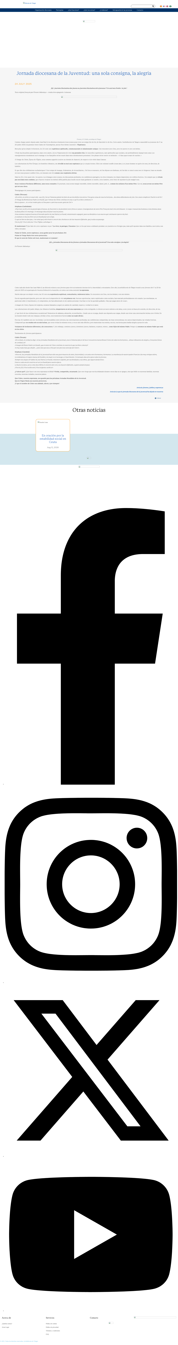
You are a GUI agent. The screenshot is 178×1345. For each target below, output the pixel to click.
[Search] (153, 6)
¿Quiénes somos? (7, 1323)
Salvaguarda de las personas (122, 10)
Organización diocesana (43, 10)
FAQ (47, 1334)
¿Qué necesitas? (89, 10)
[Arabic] (170, 5)
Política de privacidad (52, 1327)
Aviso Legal (5, 1327)
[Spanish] (161, 5)
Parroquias (59, 10)
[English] (167, 5)
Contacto (140, 10)
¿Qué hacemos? (73, 10)
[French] (164, 5)
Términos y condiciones (53, 1331)
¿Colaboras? (104, 10)
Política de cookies (51, 1323)
